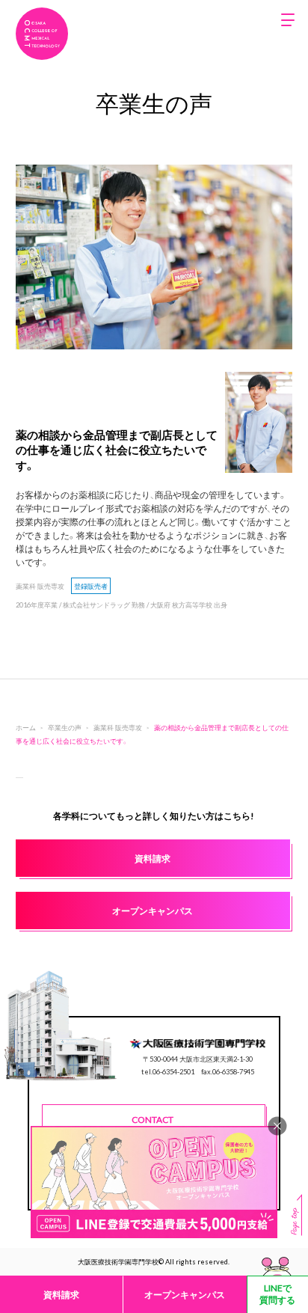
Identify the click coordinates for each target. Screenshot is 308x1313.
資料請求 (61, 1294)
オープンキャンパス (184, 1294)
